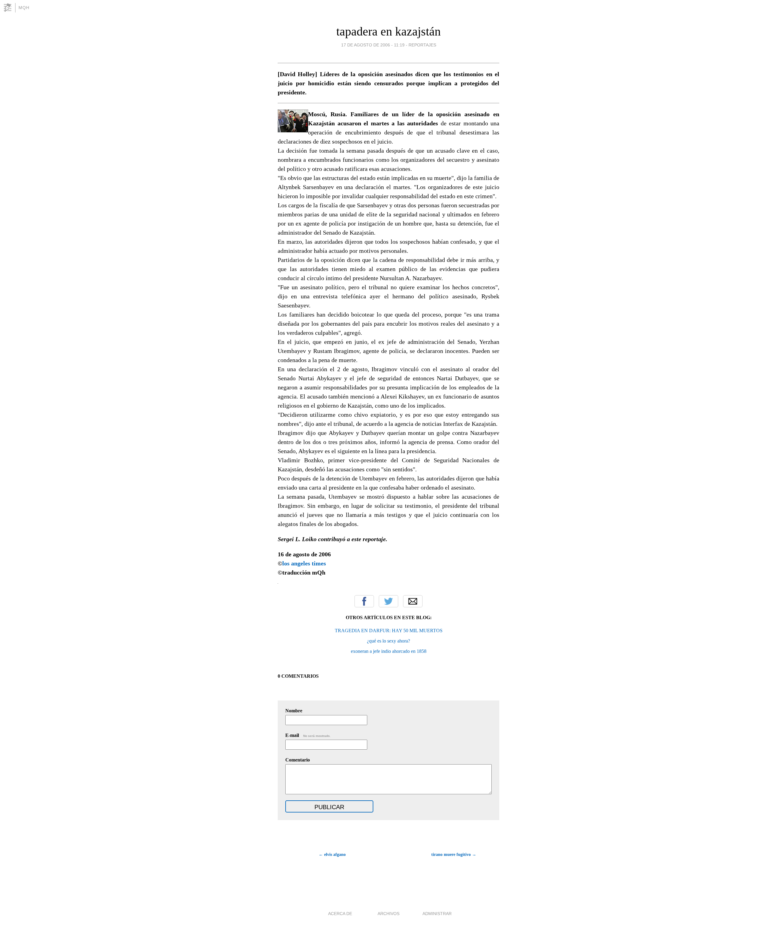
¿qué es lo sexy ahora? (388, 640)
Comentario (297, 759)
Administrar (437, 913)
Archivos (388, 913)
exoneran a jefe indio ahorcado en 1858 (388, 651)
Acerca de (340, 913)
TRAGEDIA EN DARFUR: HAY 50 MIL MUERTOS (389, 630)
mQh (24, 7)
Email (412, 601)
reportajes (422, 44)
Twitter (388, 601)
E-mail (308, 735)
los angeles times (304, 563)
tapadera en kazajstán (388, 31)
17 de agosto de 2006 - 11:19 (373, 44)
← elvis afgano (332, 854)
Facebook (364, 601)
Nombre (293, 710)
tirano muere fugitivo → (453, 854)
